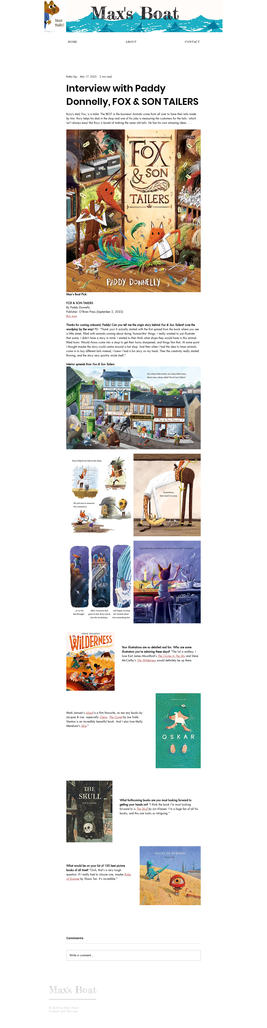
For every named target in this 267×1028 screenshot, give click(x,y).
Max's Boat (72, 989)
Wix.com (72, 1011)
